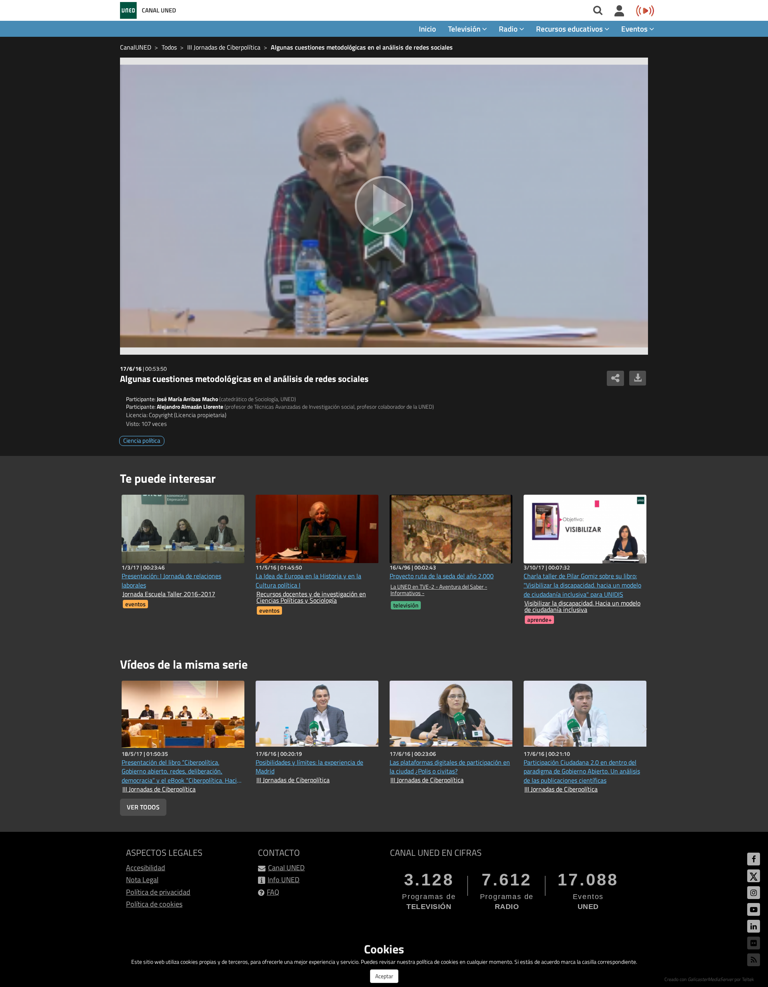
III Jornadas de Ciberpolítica (223, 47)
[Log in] (619, 11)
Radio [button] (509, 28)
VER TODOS (143, 807)
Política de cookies (154, 904)
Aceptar (384, 976)
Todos (169, 47)
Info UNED (284, 879)
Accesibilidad (145, 867)
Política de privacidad (158, 892)
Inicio (427, 28)
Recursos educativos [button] (570, 28)
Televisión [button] (465, 28)
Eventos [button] (635, 28)
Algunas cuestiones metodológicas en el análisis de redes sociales (362, 47)
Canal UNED (286, 867)
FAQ (273, 892)
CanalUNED (135, 47)
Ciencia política (141, 440)
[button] (644, 554)
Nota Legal (142, 879)
